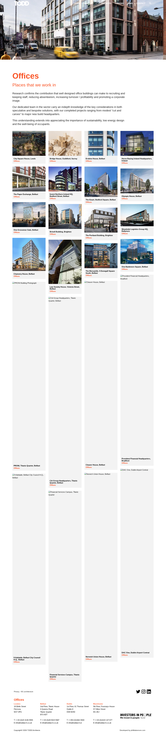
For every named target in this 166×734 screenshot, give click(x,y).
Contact (140, 3)
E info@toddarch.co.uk (23, 723)
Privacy (16, 692)
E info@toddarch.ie (74, 723)
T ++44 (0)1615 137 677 (102, 720)
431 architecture (27, 692)
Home (77, 3)
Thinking (119, 3)
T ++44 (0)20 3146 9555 (23, 720)
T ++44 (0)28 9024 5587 (49, 720)
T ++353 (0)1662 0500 (75, 720)
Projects (106, 3)
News (130, 3)
